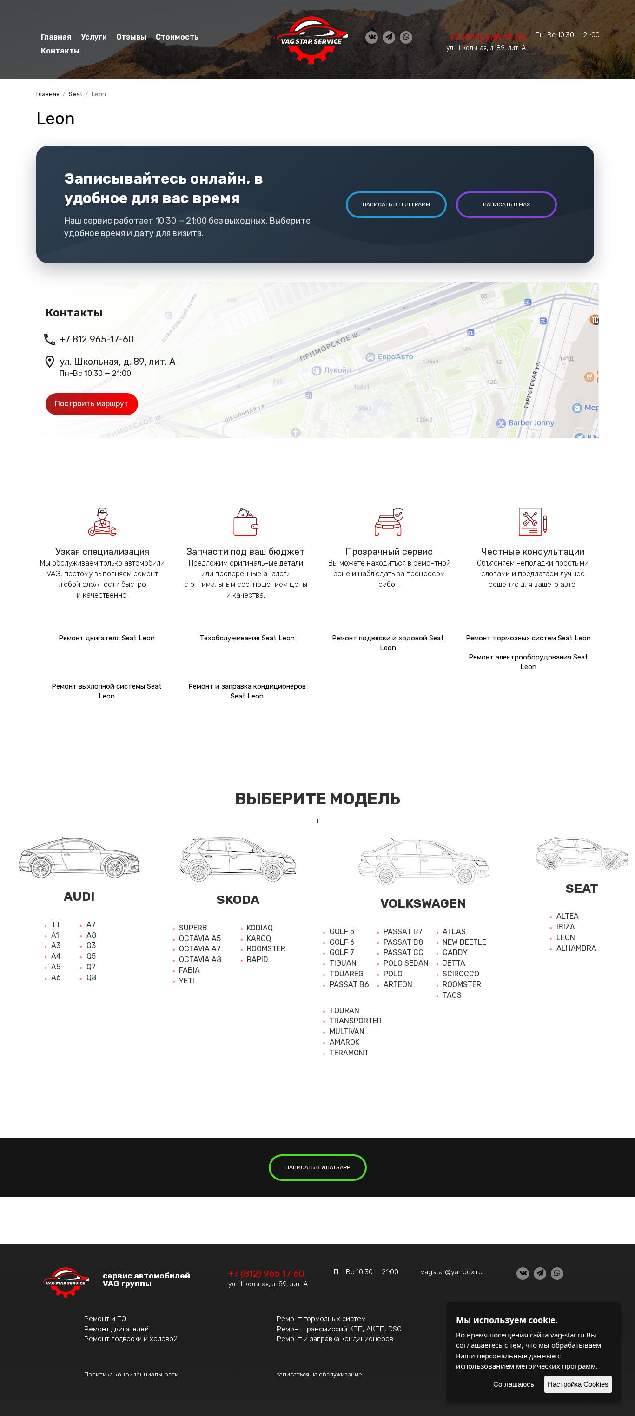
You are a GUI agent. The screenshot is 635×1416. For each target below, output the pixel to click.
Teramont (349, 1052)
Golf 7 (342, 952)
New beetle (464, 942)
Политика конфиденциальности (131, 1374)
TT (55, 924)
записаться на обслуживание (319, 1374)
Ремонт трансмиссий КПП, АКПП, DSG (339, 1329)
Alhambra (576, 948)
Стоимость (177, 37)
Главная (56, 37)
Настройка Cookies (578, 1384)
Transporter (356, 1020)
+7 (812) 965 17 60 (488, 37)
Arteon (398, 984)
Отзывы (131, 37)
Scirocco (461, 973)
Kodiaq (260, 927)
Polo (393, 973)
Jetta (454, 963)
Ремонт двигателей (116, 1329)
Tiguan (343, 963)
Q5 (91, 956)
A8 (91, 935)
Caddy (455, 952)
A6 (56, 977)
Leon (565, 937)
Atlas (454, 931)
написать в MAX (506, 204)
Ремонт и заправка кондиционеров (335, 1339)
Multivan (347, 1031)
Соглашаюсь (513, 1384)
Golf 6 (342, 942)
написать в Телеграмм (396, 204)
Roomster (266, 948)
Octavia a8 (200, 959)
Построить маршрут (92, 403)
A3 (55, 945)
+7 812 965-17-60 (97, 339)
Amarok (344, 1042)
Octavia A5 (200, 938)
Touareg (347, 973)
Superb (193, 927)
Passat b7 (403, 931)
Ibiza (565, 926)
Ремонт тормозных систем (321, 1319)
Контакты (60, 50)
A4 (56, 956)
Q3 (91, 945)
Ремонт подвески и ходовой (131, 1339)
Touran (344, 1010)
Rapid (257, 959)
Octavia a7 (200, 948)
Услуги (94, 37)
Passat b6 (349, 984)
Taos (452, 995)
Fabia (189, 970)
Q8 (91, 977)
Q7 (91, 966)
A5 (55, 966)
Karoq (259, 938)
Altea (567, 916)
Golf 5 (342, 931)
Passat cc (403, 952)
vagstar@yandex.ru (452, 1272)
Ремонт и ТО (105, 1319)
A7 (91, 924)
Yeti (186, 980)
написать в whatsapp (317, 1167)
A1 (55, 935)
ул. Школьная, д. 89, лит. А (486, 48)
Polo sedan (406, 963)
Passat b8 (403, 942)
